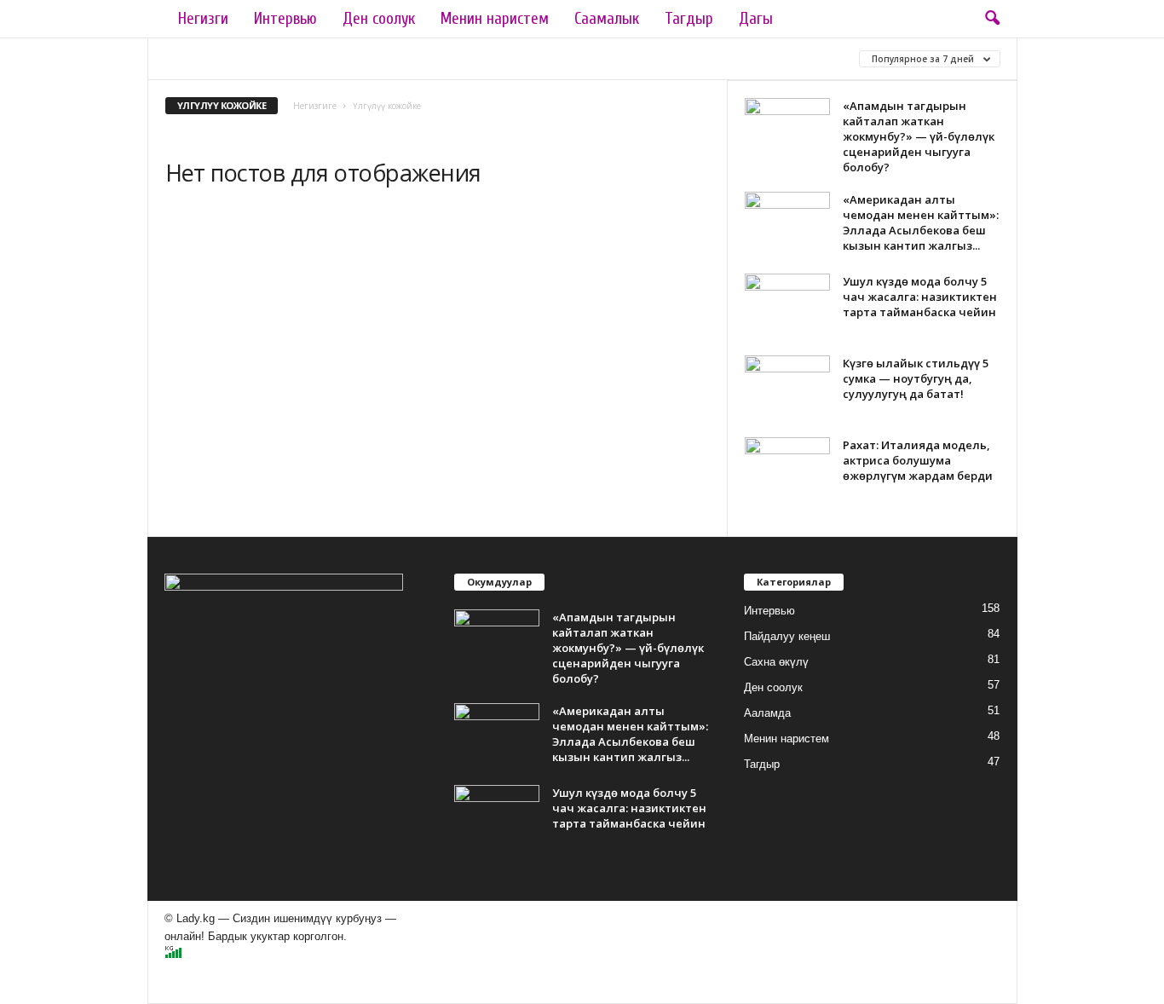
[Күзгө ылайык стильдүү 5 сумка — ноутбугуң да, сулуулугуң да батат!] (787, 387)
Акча (399, 58)
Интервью (285, 18)
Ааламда (195, 58)
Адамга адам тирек (304, 58)
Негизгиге (315, 106)
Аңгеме (459, 58)
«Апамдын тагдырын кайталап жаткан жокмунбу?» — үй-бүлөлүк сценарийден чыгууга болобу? (918, 136)
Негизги (203, 18)
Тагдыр (689, 18)
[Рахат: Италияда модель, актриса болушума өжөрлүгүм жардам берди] (787, 469)
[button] (992, 19)
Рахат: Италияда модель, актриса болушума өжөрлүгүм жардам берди (918, 460)
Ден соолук (379, 18)
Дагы (756, 18)
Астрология (539, 58)
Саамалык (606, 18)
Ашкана (622, 58)
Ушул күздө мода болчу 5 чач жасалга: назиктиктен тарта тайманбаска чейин (920, 297)
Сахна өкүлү (776, 661)
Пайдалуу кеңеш (787, 636)
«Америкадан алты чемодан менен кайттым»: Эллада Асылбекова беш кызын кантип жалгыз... (921, 222)
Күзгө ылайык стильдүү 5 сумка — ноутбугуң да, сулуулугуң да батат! (915, 378)
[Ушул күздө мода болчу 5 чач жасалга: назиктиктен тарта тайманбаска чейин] (787, 306)
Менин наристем (495, 18)
